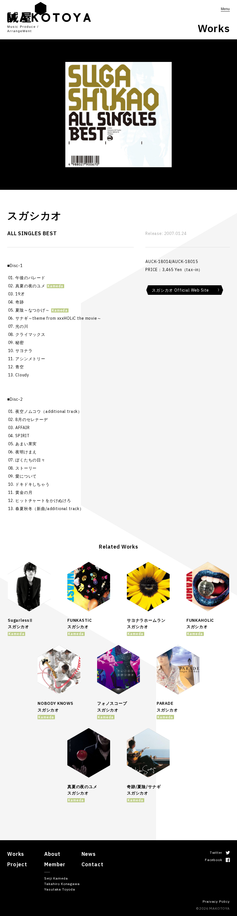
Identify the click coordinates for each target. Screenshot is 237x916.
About (52, 854)
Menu (225, 9)
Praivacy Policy (216, 901)
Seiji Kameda (56, 878)
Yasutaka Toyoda (59, 889)
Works (15, 854)
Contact (92, 864)
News (89, 854)
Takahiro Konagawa (61, 884)
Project (17, 864)
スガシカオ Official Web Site (180, 290)
